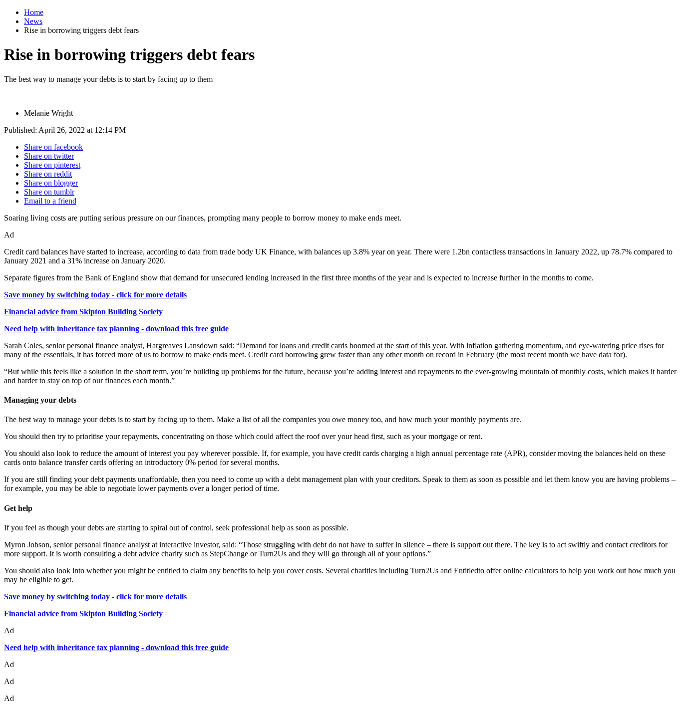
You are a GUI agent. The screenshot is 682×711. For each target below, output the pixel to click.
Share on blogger (51, 183)
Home (33, 12)
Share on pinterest (52, 165)
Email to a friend (50, 201)
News (33, 21)
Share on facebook (53, 147)
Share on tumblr (49, 192)
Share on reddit (48, 174)
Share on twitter (49, 156)
